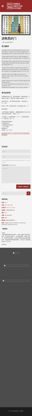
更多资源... (4, 244)
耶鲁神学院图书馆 (10, 220)
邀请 (5, 133)
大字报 (23, 133)
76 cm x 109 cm (11, 207)
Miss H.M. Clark (12, 133)
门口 (6, 212)
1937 (8, 133)
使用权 (21, 411)
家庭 (27, 133)
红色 (4, 134)
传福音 (3, 133)
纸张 (6, 217)
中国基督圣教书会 (18, 133)
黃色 (6, 134)
